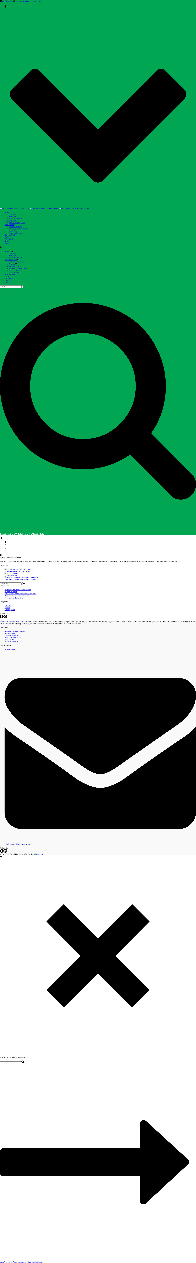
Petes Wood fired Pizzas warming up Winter (20, 579)
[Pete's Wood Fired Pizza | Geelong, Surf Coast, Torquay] (44, 209)
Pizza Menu (13, 231)
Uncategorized (10, 610)
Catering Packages (15, 227)
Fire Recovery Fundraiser (14, 598)
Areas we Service (15, 219)
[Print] (1, 556)
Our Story (12, 214)
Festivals (8, 606)
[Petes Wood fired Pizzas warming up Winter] (21, 577)
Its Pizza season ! (11, 575)
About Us (8, 212)
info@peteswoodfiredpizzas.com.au (28, 1)
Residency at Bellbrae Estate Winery (18, 571)
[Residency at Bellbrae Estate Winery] (18, 569)
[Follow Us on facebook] (2, 618)
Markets (7, 608)
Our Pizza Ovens (11, 221)
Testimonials (9, 239)
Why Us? (12, 216)
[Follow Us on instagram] (5, 618)
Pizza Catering (10, 225)
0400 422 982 (7, 1)
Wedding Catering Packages (19, 229)
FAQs (7, 237)
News (7, 241)
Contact (7, 243)
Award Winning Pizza (17, 223)
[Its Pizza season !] (12, 573)
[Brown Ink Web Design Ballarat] (38, 854)
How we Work (10, 235)
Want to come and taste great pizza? (17, 596)
